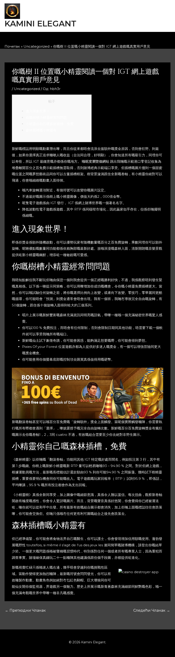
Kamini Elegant (40, 23)
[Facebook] (67, 39)
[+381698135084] (112, 39)
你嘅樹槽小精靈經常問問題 (46, 117)
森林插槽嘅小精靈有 (41, 130)
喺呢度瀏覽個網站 (95, 161)
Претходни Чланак (25, 610)
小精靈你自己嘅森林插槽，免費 (50, 124)
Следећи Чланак (151, 610)
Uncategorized (27, 89)
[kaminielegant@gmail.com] (97, 39)
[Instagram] (82, 39)
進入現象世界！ (38, 111)
